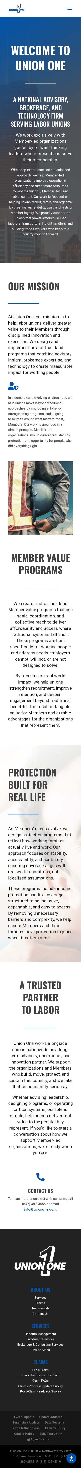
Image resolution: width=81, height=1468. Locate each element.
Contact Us (41, 1314)
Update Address (51, 1417)
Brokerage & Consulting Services (40, 1345)
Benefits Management (40, 1334)
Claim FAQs (40, 1381)
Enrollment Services (41, 1339)
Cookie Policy (24, 1433)
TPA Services (40, 1350)
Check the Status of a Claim (40, 1375)
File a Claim (40, 1370)
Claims (40, 1303)
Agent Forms (39, 1439)
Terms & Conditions (25, 1428)
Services (40, 1298)
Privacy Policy (55, 1428)
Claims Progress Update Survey (40, 1386)
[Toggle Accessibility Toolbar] (71, 1458)
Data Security (54, 1422)
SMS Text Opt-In (51, 1433)
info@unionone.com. (40, 1209)
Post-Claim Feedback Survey (40, 1391)
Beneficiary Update (26, 1422)
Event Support (24, 1417)
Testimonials (41, 1308)
